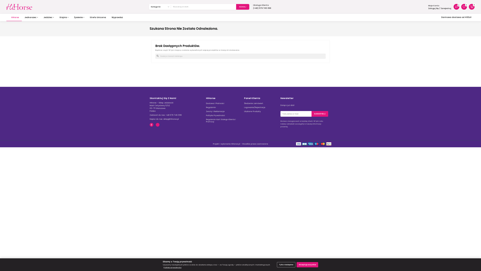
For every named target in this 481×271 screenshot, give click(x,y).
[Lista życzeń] (464, 7)
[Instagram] (157, 125)
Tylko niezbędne (286, 264)
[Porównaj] (456, 7)
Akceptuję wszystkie (307, 264)
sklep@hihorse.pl (171, 119)
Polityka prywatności (173, 267)
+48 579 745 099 (174, 115)
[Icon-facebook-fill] (151, 125)
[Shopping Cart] (472, 7)
